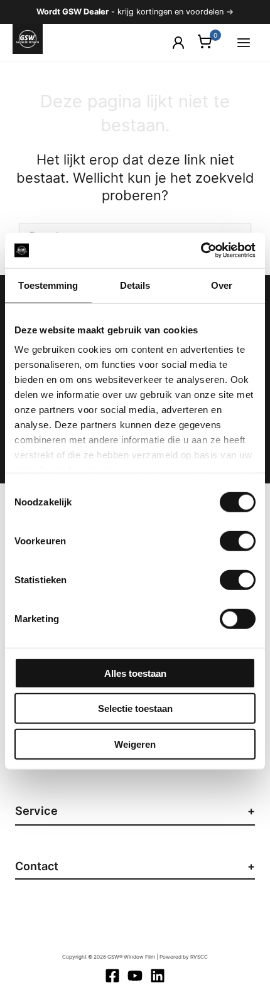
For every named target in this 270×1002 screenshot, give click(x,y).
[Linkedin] (157, 975)
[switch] (238, 541)
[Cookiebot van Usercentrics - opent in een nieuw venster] (201, 250)
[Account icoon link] (178, 42)
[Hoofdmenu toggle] (243, 42)
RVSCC (199, 957)
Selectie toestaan (135, 708)
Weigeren (135, 743)
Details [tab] (135, 284)
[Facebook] (112, 975)
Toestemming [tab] (48, 284)
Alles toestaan (135, 672)
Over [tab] (221, 284)
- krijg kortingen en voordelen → (135, 11)
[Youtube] (135, 975)
